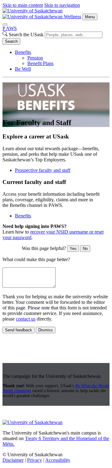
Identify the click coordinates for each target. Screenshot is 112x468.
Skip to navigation (62, 5)
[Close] (4, 24)
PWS (9, 28)
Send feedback (18, 330)
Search (11, 41)
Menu (90, 17)
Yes (73, 248)
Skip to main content (22, 5)
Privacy (34, 460)
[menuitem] (62, 58)
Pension (35, 57)
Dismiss (45, 330)
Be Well (23, 69)
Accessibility (57, 460)
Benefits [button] (23, 215)
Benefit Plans (40, 63)
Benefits (23, 52)
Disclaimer (13, 460)
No (85, 248)
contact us (25, 318)
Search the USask (26, 34)
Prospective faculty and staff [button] (42, 170)
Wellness (72, 16)
